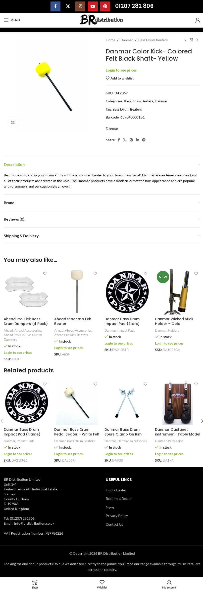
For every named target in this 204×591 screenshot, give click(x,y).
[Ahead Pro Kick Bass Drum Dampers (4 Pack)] (26, 292)
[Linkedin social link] (138, 140)
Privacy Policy (117, 515)
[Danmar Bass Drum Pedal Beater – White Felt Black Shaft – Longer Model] (77, 402)
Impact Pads (126, 330)
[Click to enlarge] (13, 122)
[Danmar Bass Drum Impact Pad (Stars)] (127, 292)
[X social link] (68, 6)
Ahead (8, 330)
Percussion (175, 441)
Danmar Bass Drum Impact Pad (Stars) (122, 321)
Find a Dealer (116, 490)
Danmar (126, 40)
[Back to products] (191, 40)
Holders (173, 330)
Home (110, 40)
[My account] (198, 20)
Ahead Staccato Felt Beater (73, 321)
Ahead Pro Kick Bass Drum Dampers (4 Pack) (26, 321)
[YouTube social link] (93, 6)
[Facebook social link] (55, 6)
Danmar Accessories (132, 441)
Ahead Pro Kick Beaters (71, 335)
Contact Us (114, 524)
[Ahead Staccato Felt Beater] (77, 292)
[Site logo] (102, 20)
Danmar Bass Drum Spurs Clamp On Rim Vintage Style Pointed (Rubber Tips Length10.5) (126, 437)
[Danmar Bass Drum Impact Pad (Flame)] (26, 402)
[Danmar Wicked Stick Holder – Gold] (178, 292)
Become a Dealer (119, 498)
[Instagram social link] (80, 6)
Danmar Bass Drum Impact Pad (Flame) (22, 432)
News (110, 507)
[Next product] (197, 40)
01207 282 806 (134, 6)
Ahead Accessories (27, 330)
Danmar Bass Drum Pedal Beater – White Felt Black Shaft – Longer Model (77, 437)
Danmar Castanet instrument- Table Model (177, 432)
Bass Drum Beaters (153, 40)
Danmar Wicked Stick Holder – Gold (174, 321)
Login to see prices (121, 70)
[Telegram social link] (144, 140)
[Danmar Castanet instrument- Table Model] (178, 402)
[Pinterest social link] (105, 6)
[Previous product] (185, 40)
